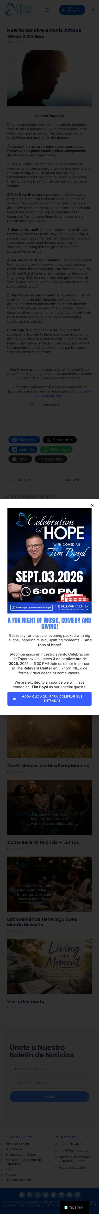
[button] (92, 505)
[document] (49, 607)
